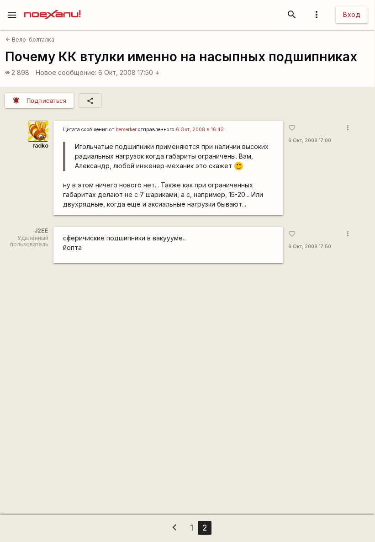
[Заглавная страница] (52, 6)
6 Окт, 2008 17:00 (309, 140)
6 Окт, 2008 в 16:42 (200, 130)
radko (40, 145)
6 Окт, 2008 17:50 (129, 72)
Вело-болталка (30, 39)
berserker (126, 130)
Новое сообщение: (66, 72)
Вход (351, 14)
